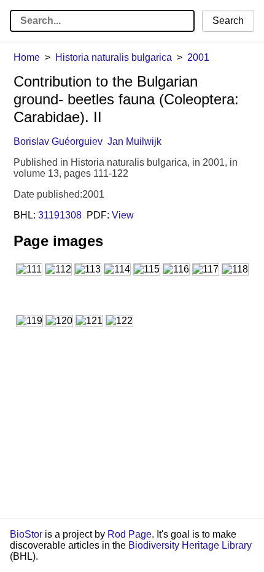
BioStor (26, 534)
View (123, 215)
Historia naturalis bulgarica (113, 57)
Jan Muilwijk (134, 141)
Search (228, 20)
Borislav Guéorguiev (58, 141)
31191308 (60, 215)
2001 (198, 57)
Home (27, 57)
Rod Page (129, 534)
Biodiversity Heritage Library (190, 545)
